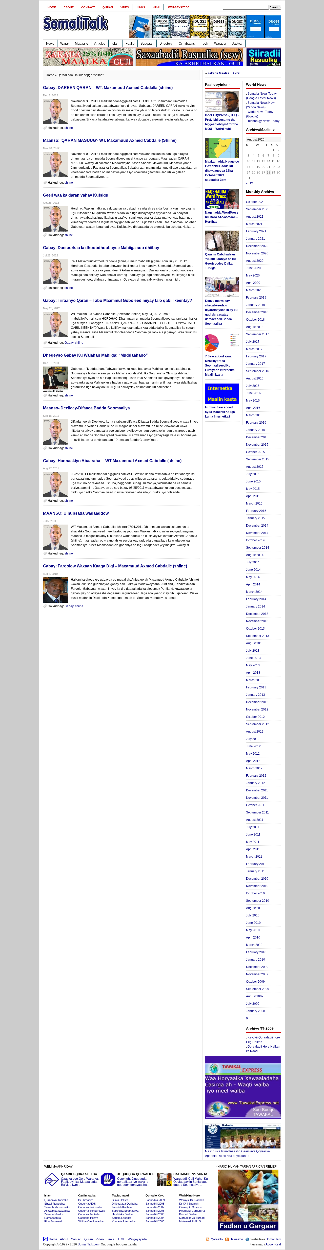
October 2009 (255, 981)
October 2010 (255, 893)
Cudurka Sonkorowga (91, 1210)
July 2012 (252, 739)
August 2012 (255, 731)
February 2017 (256, 356)
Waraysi (220, 43)
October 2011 (255, 805)
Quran (108, 7)
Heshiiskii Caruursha (192, 1210)
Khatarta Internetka (123, 1221)
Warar (64, 43)
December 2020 (257, 246)
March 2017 (254, 349)
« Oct (249, 183)
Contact (88, 7)
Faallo (130, 43)
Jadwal (237, 43)
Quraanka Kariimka (56, 1200)
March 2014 (254, 592)
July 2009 (252, 1003)
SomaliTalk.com (88, 1244)
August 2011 (254, 820)
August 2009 (255, 996)
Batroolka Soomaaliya (125, 1210)
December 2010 (257, 878)
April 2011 (253, 849)
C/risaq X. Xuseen (190, 1207)
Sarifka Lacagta (121, 1217)
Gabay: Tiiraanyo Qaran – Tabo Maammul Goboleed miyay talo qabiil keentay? (117, 300)
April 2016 (253, 408)
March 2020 (254, 290)
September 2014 (257, 547)
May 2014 (253, 577)
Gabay (69, 342)
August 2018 (255, 327)
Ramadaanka (52, 1217)
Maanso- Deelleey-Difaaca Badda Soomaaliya (86, 408)
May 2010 (253, 930)
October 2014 (255, 540)
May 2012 (253, 753)
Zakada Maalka (53, 1214)
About (69, 7)
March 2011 (254, 856)
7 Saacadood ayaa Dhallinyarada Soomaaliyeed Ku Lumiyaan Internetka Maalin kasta (220, 365)
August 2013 (255, 643)
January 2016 (255, 430)
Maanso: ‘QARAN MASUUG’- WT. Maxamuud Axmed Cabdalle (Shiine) (109, 140)
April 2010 (253, 937)
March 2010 (254, 945)
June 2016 (253, 393)
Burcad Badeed (188, 1214)
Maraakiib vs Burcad (192, 1217)
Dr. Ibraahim (85, 1200)
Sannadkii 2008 (155, 1203)
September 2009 (257, 989)
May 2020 (253, 275)
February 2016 (256, 422)
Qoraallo (217, 1239)
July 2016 (252, 386)
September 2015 (257, 459)
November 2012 (257, 709)
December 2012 (257, 702)
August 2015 (255, 466)
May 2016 (253, 400)
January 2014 (255, 606)
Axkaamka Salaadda (57, 1210)
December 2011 (257, 790)
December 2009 (257, 967)
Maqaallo (81, 43)
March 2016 (254, 415)
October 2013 (255, 628)
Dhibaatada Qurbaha (124, 1203)
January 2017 (255, 364)
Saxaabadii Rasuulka (57, 1207)
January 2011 (255, 871)
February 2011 (256, 864)
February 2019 (256, 297)
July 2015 (252, 474)
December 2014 (257, 525)
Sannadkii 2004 (155, 1217)
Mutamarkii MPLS (190, 1221)
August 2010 (255, 908)
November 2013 (257, 621)
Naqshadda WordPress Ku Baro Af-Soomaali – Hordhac (221, 217)
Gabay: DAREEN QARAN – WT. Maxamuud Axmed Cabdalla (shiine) (108, 87)
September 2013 (257, 636)
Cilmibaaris (187, 43)
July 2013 (252, 650)
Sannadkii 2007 (155, 1207)
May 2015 (253, 489)
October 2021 (255, 202)
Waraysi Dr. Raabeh (191, 1200)
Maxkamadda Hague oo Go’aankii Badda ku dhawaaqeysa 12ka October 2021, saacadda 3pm (222, 171)
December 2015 (257, 437)
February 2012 (256, 775)
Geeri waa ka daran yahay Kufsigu (75, 195)
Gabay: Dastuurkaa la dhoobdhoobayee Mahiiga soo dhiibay (101, 248)
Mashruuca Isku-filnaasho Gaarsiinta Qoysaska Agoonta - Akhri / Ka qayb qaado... (237, 1154)
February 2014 (256, 599)
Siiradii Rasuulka (54, 1203)
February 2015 (256, 511)
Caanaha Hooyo (88, 1217)
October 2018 (255, 319)
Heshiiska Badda (122, 1214)
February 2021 (256, 231)
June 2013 (253, 658)
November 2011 (257, 798)
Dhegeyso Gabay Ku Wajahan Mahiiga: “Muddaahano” (95, 355)
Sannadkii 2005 (155, 1214)
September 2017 (257, 334)
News (50, 43)
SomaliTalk (273, 1239)
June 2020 (253, 268)
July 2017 (252, 341)
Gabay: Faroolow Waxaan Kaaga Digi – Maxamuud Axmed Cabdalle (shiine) (115, 566)
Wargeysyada (179, 7)
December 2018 (257, 312)
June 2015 (253, 481)
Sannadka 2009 (155, 1200)
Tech (204, 43)
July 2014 (252, 562)
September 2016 (257, 371)
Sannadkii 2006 (155, 1210)
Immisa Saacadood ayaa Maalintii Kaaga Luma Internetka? (220, 412)
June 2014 (253, 569)
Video (124, 7)
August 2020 (255, 261)
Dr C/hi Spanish (188, 1203)
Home (52, 7)
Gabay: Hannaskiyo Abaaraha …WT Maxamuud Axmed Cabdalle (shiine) (112, 461)
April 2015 (253, 496)
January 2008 (255, 1011)
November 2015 (257, 444)
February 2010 (256, 952)
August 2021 (255, 216)
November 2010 (257, 886)
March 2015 (254, 503)
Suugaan (146, 43)
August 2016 (255, 378)
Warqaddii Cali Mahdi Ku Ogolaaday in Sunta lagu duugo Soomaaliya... (190, 1180)
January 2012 (255, 783)
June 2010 (253, 923)
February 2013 (256, 687)
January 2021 (255, 238)
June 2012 (253, 746)
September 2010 (257, 900)
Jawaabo (236, 1239)
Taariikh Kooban (122, 1207)
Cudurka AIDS (87, 1203)
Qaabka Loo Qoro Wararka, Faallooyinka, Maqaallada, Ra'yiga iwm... (80, 1180)
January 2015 (255, 518)
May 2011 (252, 842)
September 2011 (257, 812)
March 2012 (254, 768)
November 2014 (257, 533)
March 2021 (254, 224)
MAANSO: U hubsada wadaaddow (76, 513)
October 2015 (255, 452)
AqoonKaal (273, 1244)
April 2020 (253, 283)
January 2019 (255, 305)
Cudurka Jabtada (88, 1214)
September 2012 (257, 724)
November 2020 (257, 253)
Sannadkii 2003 (155, 1221)
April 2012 (253, 761)
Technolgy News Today (263, 121)
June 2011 (253, 834)
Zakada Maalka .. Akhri (224, 73)
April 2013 (253, 672)
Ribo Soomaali (53, 1221)
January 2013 (255, 695)
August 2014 (255, 555)
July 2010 (252, 915)
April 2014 (253, 584)
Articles (99, 43)
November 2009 (257, 974)
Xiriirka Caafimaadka (91, 1221)
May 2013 (253, 665)
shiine (69, 128)
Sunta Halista (120, 1200)
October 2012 (255, 717)
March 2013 (254, 680)
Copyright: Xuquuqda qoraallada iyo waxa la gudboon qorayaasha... (135, 1180)
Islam (115, 43)
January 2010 (255, 959)
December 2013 (257, 614)
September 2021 (257, 209)
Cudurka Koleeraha (90, 1207)
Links (141, 7)
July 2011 (252, 827)
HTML (156, 7)
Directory (166, 43)
